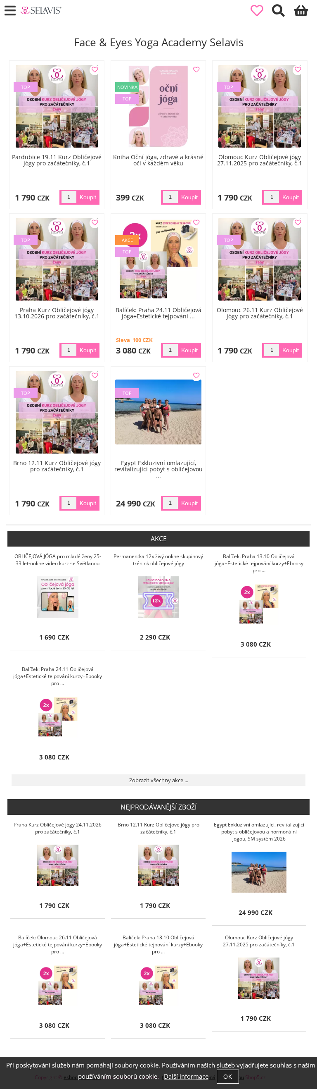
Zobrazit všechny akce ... (158, 780)
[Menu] (10, 11)
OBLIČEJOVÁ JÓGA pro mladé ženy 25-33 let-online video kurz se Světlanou (57, 560)
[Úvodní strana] (41, 10)
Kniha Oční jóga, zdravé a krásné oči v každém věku (158, 160)
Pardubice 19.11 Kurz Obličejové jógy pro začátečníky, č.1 (57, 160)
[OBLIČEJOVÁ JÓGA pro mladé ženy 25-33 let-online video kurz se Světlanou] (57, 597)
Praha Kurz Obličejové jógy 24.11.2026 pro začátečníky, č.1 (58, 828)
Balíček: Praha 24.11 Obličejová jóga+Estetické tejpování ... (158, 313)
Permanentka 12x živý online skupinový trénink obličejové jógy (158, 560)
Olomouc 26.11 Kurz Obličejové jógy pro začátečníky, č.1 (260, 313)
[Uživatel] (261, 11)
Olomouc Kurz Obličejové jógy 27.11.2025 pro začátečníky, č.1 (259, 160)
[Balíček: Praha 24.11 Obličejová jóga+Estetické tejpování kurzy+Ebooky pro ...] (57, 717)
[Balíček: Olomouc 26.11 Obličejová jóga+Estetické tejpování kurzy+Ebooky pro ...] (57, 985)
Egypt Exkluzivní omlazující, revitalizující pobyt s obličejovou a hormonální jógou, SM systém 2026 (259, 831)
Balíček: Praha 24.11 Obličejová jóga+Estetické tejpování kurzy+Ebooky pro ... (57, 676)
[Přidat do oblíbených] (95, 70)
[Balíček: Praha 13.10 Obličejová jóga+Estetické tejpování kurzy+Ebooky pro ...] (258, 604)
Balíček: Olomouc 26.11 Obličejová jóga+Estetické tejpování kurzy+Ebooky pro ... (57, 944)
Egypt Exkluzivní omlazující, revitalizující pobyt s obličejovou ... (158, 469)
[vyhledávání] (283, 13)
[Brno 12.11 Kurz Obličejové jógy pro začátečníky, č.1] (158, 865)
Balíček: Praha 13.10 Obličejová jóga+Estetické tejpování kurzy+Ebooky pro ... (259, 563)
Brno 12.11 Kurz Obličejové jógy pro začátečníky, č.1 (57, 466)
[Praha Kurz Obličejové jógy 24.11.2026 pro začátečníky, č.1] (57, 865)
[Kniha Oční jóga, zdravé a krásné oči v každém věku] (158, 106)
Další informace (186, 1076)
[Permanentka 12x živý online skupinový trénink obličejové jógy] (158, 597)
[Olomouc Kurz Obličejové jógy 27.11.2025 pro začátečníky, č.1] (258, 978)
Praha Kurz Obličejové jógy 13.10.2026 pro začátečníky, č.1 (56, 313)
